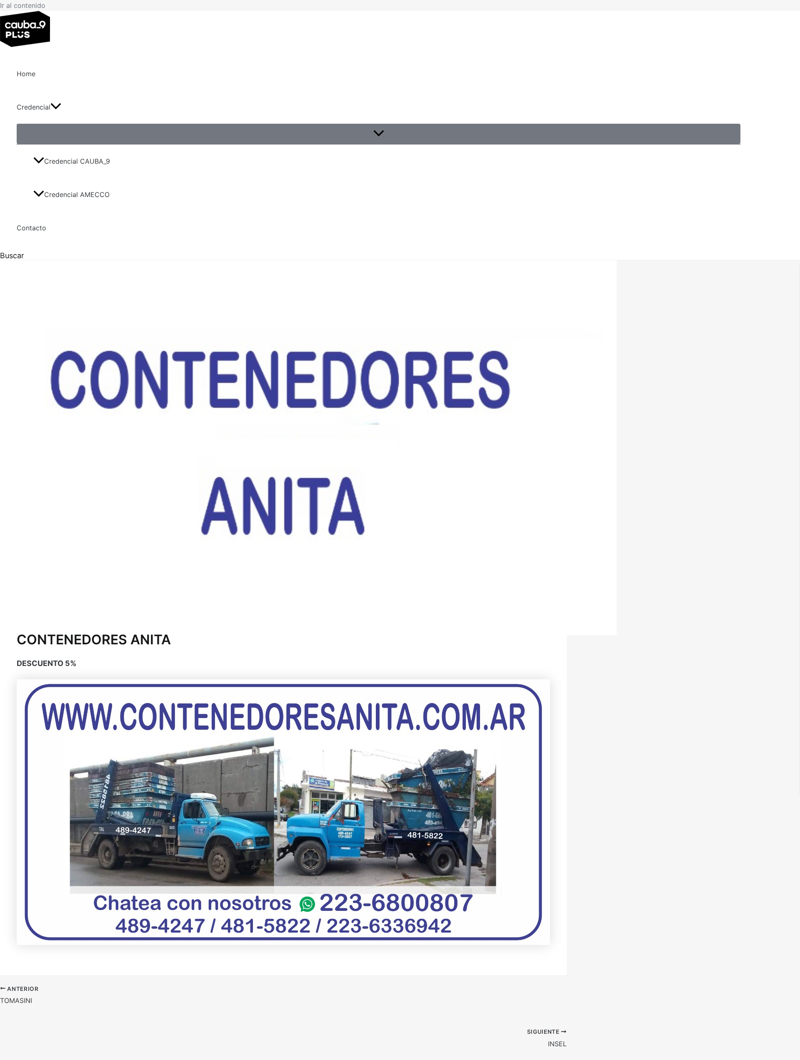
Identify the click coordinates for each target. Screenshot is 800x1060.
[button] (55, 107)
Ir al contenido (22, 5)
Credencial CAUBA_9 (77, 161)
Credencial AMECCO (77, 194)
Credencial (33, 107)
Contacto (31, 228)
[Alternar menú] (378, 134)
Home (26, 74)
